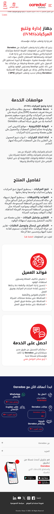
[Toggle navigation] (50, 5)
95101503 (41, 400)
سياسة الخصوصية (17, 503)
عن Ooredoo (44, 443)
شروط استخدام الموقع (35, 503)
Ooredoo (45, 466)
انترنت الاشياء (31, 12)
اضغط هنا (29, 237)
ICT (38, 12)
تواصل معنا (14, 402)
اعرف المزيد (11, 414)
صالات (39, 412)
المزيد (47, 451)
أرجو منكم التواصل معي (34, 359)
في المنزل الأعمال (47, 12)
